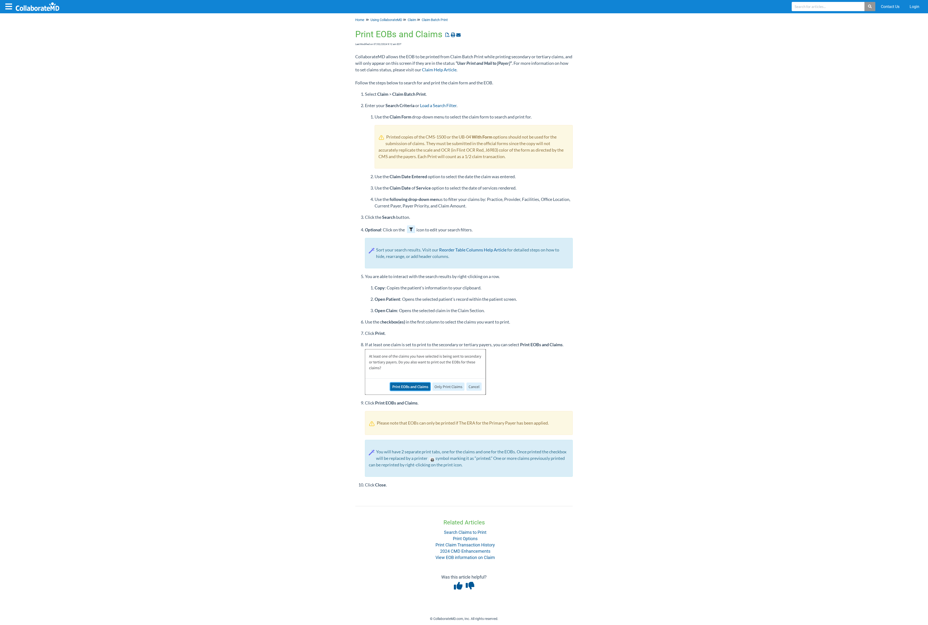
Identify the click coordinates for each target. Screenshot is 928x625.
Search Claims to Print (465, 532)
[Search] (870, 6)
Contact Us (890, 6)
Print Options (465, 538)
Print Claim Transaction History (465, 544)
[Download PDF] (447, 34)
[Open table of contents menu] (10, 6)
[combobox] (828, 6)
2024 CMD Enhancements (465, 551)
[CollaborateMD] (39, 4)
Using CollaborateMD (386, 20)
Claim (412, 20)
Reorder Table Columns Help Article (473, 249)
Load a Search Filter (438, 105)
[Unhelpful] (469, 587)
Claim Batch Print (435, 20)
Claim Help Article (439, 69)
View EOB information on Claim (465, 557)
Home (359, 20)
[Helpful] (458, 587)
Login (914, 6)
